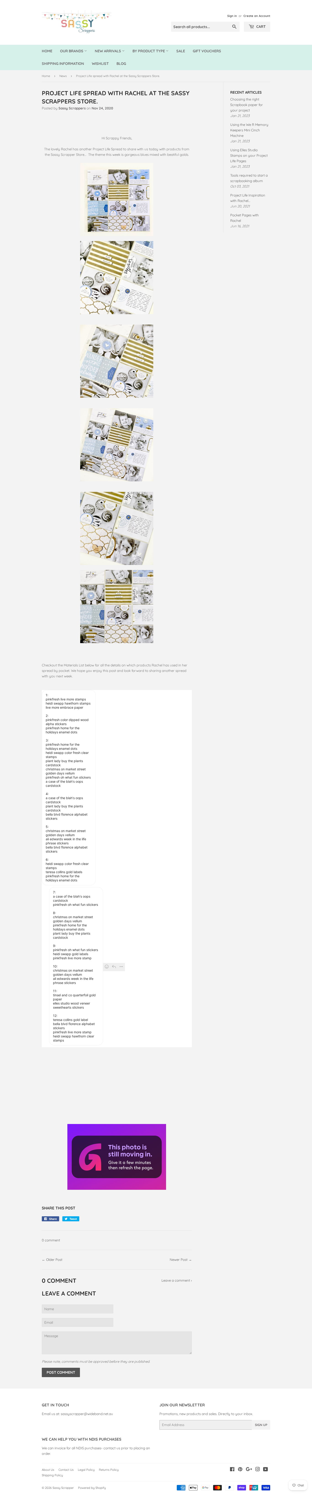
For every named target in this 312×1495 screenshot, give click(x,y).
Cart (260, 26)
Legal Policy (86, 1469)
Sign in (232, 16)
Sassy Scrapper (63, 1488)
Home (47, 51)
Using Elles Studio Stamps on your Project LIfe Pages (249, 155)
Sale (180, 51)
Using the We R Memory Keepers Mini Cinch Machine (249, 130)
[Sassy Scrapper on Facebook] (232, 1470)
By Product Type (149, 51)
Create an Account (256, 16)
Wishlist (100, 63)
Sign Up (261, 1425)
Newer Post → (181, 1259)
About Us (48, 1469)
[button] (68, 787)
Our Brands (72, 51)
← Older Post (52, 1259)
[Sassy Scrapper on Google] (249, 1470)
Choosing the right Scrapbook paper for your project (246, 104)
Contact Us (66, 1469)
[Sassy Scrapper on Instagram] (257, 1470)
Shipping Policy (52, 1475)
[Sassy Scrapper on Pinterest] (240, 1470)
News (63, 76)
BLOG (121, 63)
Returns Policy (109, 1469)
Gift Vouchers (207, 51)
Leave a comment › (176, 1280)
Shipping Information (63, 63)
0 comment (51, 1240)
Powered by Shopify (92, 1488)
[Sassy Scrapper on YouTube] (265, 1470)
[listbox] (117, 788)
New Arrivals (108, 51)
